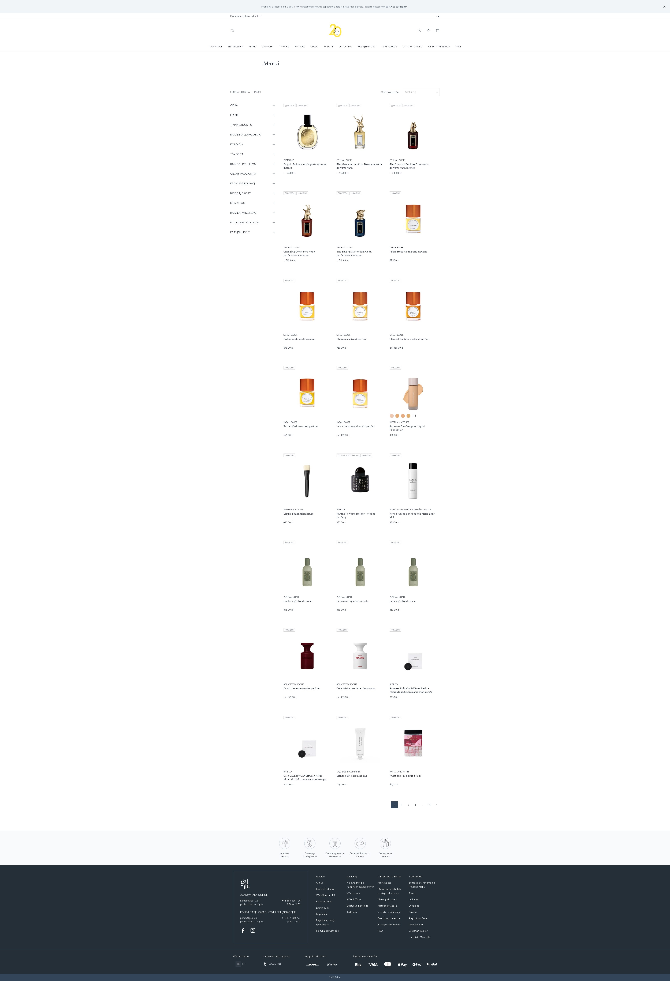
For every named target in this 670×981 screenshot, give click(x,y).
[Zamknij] (664, 6)
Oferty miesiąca (439, 46)
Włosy (328, 46)
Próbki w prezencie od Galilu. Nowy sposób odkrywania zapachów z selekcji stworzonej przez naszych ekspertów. (335, 6)
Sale (458, 46)
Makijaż (300, 46)
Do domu (345, 46)
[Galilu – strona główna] (335, 30)
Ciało (314, 46)
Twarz (284, 46)
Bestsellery (235, 46)
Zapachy (268, 46)
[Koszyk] (438, 30)
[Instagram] (253, 930)
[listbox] (421, 92)
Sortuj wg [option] (410, 91)
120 (429, 804)
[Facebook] (243, 930)
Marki (252, 46)
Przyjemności (367, 46)
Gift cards (389, 46)
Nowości (215, 46)
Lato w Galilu (413, 46)
